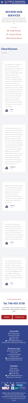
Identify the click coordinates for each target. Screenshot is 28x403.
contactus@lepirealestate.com (15, 340)
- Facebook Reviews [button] (14, 34)
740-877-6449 (14, 356)
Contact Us (19, 317)
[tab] (14, 31)
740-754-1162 (14, 372)
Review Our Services (21, 382)
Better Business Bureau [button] (14, 38)
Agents (6, 317)
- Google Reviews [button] (15, 31)
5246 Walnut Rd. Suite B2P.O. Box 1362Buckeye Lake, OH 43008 (14, 352)
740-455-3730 (16, 303)
